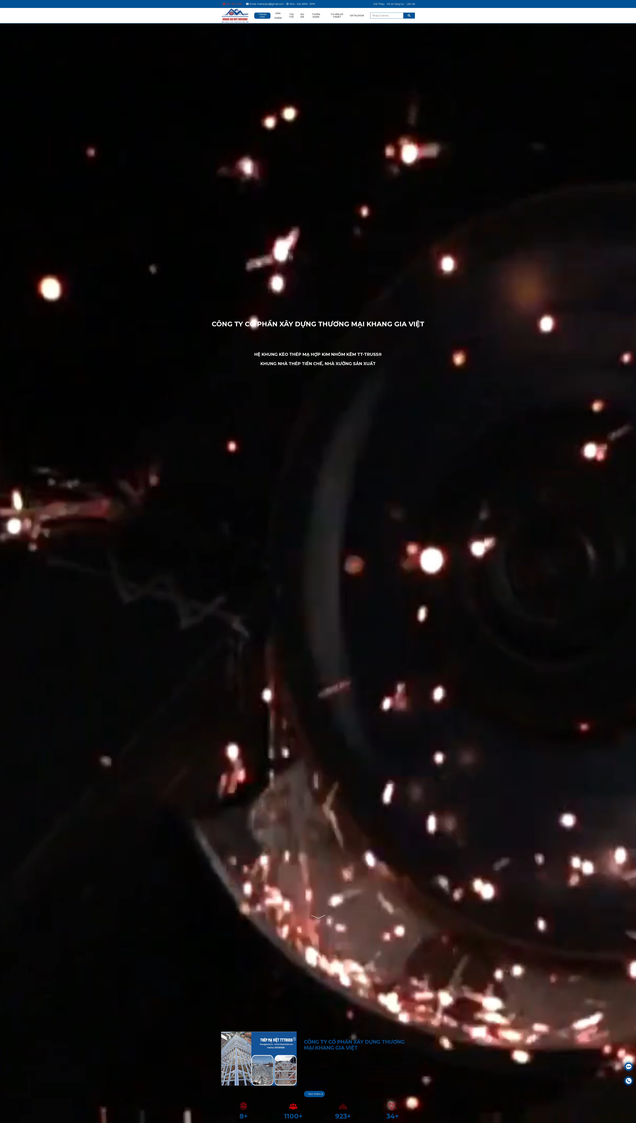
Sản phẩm (278, 15)
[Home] (235, 10)
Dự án (302, 15)
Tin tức (291, 15)
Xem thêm (314, 1094)
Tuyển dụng (316, 15)
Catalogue (357, 15)
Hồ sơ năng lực (395, 3)
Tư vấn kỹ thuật (337, 15)
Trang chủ (262, 15)
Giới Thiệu (378, 3)
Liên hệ (410, 3)
